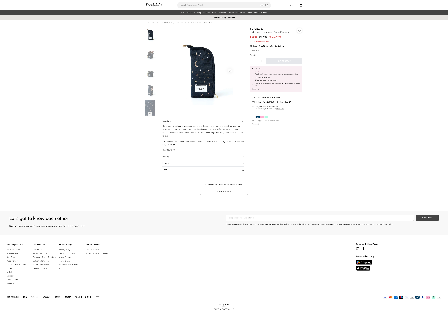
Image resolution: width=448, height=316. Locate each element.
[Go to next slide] (230, 71)
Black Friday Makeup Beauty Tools (201, 23)
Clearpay (10, 276)
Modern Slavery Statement (97, 253)
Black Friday (155, 23)
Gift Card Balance (40, 268)
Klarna (9, 268)
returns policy (280, 109)
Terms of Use (64, 261)
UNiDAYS (10, 283)
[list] (203, 71)
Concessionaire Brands (68, 264)
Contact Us (37, 250)
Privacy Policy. (388, 224)
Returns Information (41, 264)
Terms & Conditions (67, 253)
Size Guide (11, 257)
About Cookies (65, 257)
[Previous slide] (178, 17)
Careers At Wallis (92, 250)
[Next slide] (269, 17)
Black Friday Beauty (168, 23)
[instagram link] (357, 248)
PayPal (9, 272)
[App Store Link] (364, 265)
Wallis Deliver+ (12, 253)
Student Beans (12, 279)
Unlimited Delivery (14, 250)
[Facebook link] (363, 248)
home (148, 23)
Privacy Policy (64, 250)
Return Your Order (40, 253)
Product (62, 268)
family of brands (298, 224)
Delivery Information (41, 261)
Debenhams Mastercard (16, 264)
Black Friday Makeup (182, 23)
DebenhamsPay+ (13, 261)
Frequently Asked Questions (44, 257)
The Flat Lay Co (256, 29)
